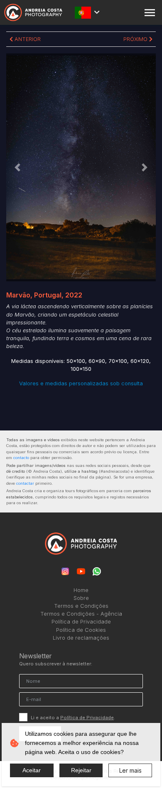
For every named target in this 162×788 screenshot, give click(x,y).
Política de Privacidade (81, 622)
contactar (25, 483)
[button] (17, 167)
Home (81, 590)
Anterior (27, 39)
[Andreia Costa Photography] (33, 13)
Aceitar (31, 770)
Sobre (81, 598)
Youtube (81, 571)
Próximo (136, 39)
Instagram (65, 571)
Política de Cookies (81, 630)
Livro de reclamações (81, 638)
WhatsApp (97, 571)
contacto (21, 457)
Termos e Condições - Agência (81, 614)
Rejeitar (81, 770)
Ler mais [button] (130, 770)
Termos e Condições (81, 606)
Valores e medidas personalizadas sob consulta (81, 383)
